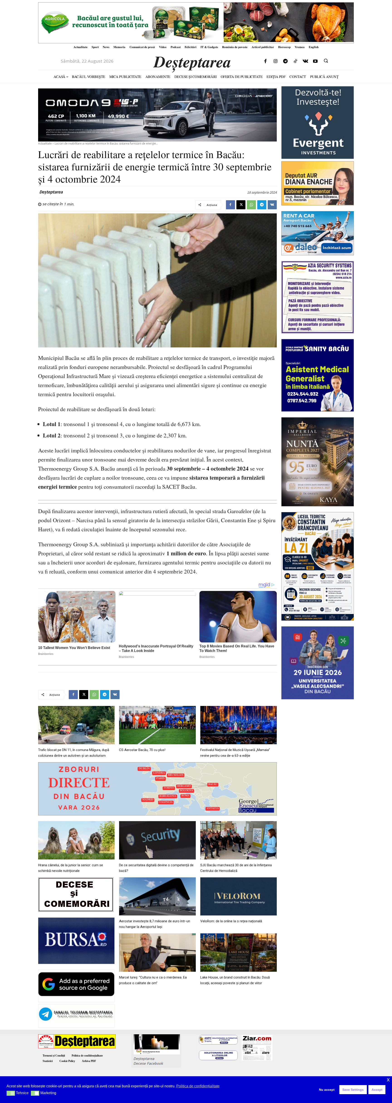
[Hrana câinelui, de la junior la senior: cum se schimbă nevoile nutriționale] (76, 840)
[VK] (272, 204)
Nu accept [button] (327, 1089)
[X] (240, 204)
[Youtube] (315, 61)
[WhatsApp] (251, 204)
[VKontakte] (305, 61)
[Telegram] (285, 61)
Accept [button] (377, 1089)
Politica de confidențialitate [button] (198, 1086)
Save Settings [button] (353, 1089)
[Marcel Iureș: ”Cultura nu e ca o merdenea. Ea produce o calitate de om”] (157, 952)
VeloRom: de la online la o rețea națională (231, 921)
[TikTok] (295, 61)
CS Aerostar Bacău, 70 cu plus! (142, 750)
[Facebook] (265, 61)
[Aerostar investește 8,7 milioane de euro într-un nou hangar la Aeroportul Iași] (157, 896)
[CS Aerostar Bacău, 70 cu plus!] (157, 725)
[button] (325, 60)
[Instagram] (275, 61)
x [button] (388, 1079)
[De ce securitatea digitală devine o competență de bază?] (157, 840)
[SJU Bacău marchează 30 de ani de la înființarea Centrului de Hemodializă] (238, 840)
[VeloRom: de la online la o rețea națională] (238, 896)
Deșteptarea (51, 192)
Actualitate (45, 143)
